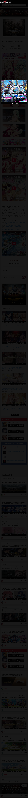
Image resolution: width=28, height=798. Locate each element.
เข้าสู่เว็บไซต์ (14, 103)
